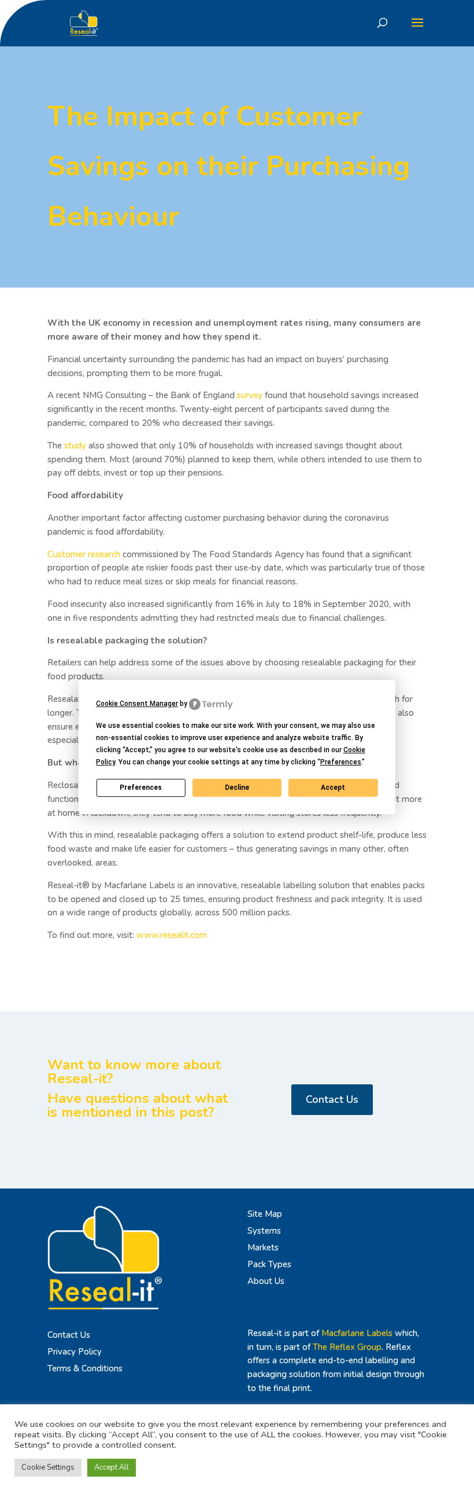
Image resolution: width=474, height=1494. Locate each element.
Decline (237, 787)
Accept (333, 787)
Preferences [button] (340, 762)
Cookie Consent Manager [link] (137, 704)
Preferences (141, 787)
